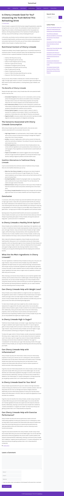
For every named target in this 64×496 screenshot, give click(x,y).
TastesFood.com (28, 493)
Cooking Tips (15, 8)
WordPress (40, 493)
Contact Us (45, 8)
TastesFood (32, 3)
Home (9, 8)
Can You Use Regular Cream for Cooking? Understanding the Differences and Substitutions (54, 29)
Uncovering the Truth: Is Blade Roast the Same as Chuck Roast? (54, 43)
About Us (39, 8)
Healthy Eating (31, 8)
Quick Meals (23, 8)
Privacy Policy (53, 8)
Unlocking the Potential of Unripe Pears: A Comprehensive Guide (54, 62)
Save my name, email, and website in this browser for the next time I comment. (22, 482)
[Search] (60, 17)
